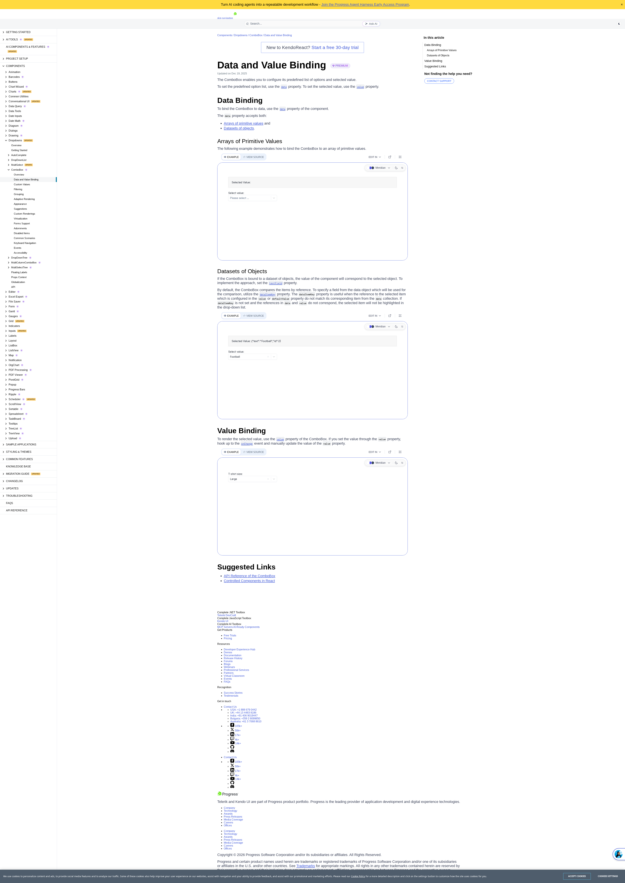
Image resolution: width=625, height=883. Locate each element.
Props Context (19, 277)
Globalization (18, 282)
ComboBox (255, 35)
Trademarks (305, 866)
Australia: (245, 721)
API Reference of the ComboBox (249, 576)
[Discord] (232, 751)
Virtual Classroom (234, 675)
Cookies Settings (608, 876)
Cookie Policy (358, 876)
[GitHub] (232, 748)
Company (229, 807)
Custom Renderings (24, 213)
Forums (228, 661)
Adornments (20, 228)
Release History (233, 658)
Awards (228, 813)
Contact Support (439, 81)
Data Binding (240, 100)
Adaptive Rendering (24, 199)
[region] (312, 876)
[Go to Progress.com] (227, 795)
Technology (230, 810)
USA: (243, 709)
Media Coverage (233, 819)
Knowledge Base (18, 466)
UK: (243, 712)
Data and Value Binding (26, 179)
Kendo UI (222, 621)
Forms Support (22, 223)
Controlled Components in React (249, 581)
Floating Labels (19, 272)
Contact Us (230, 706)
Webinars (229, 667)
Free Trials (230, 635)
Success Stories (233, 692)
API (13, 287)
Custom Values (22, 184)
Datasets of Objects (242, 271)
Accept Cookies (577, 876)
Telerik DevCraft (226, 615)
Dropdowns (240, 35)
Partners (229, 673)
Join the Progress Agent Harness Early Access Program (365, 4)
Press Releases (233, 816)
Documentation (232, 655)
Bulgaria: (245, 718)
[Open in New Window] (390, 157)
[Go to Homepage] (235, 18)
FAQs (9, 503)
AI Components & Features (25, 46)
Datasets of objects (239, 128)
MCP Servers (225, 627)
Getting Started (19, 150)
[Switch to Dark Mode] (396, 167)
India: (244, 715)
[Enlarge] (400, 157)
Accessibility (20, 252)
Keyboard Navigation (25, 243)
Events (17, 247)
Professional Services (236, 670)
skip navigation (225, 18)
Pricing (228, 638)
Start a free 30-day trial (335, 47)
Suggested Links (246, 567)
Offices (228, 825)
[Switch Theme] (619, 23)
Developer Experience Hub (239, 649)
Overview (16, 145)
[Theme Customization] (402, 167)
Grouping (19, 194)
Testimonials (231, 695)
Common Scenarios (24, 238)
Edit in (373, 157)
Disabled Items (22, 233)
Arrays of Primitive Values (249, 141)
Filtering (18, 189)
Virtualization (20, 218)
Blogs (227, 664)
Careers (228, 822)
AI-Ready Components (246, 627)
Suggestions (20, 208)
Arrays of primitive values (243, 123)
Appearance (20, 204)
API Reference (17, 510)
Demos (228, 652)
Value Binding (241, 431)
